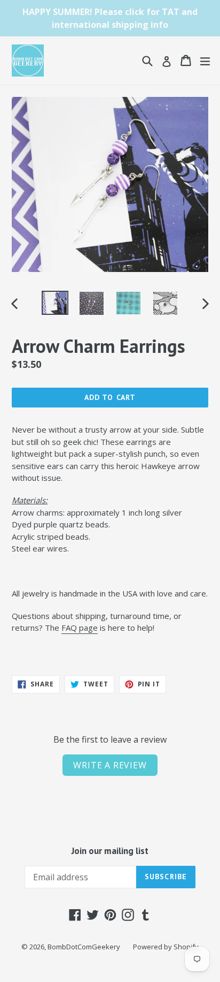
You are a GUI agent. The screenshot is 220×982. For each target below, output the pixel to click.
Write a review (109, 765)
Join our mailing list (110, 850)
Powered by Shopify (166, 946)
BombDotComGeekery (84, 946)
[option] (54, 303)
